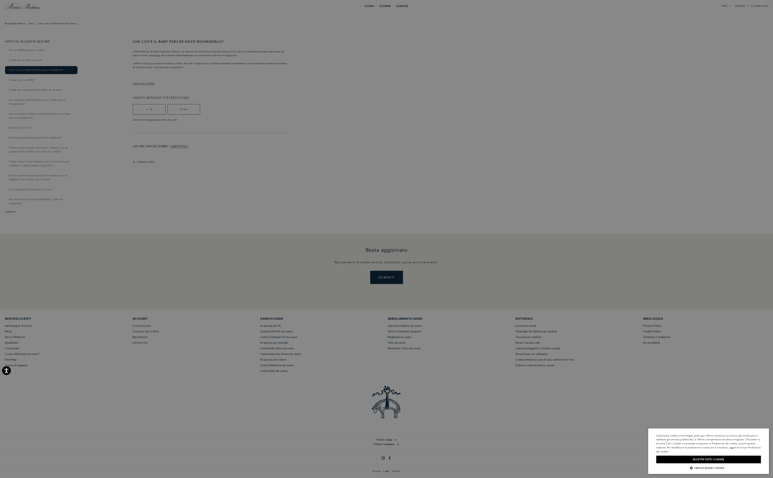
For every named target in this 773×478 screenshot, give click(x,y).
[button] (708, 468)
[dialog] (386, 239)
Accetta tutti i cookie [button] (708, 459)
